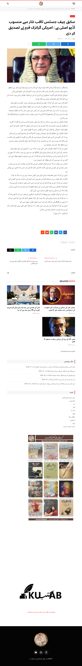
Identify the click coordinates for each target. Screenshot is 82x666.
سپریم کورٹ (64, 242)
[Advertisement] (41, 550)
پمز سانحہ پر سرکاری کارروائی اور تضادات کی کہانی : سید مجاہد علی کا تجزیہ (55, 367)
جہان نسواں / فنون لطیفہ (68, 398)
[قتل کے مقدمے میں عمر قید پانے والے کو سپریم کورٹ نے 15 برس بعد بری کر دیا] (23, 295)
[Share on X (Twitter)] (53, 44)
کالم (74, 407)
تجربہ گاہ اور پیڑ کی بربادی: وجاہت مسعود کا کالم (59, 340)
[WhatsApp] (73, 103)
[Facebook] (73, 92)
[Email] (73, 108)
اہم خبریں (72, 16)
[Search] (8, 3)
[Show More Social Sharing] (30, 44)
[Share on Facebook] (68, 44)
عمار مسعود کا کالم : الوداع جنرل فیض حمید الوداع (58, 261)
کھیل (73, 414)
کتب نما (73, 410)
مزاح (74, 423)
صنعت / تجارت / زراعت (69, 427)
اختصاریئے (72, 401)
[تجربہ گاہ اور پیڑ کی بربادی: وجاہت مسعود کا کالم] (58, 327)
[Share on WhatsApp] (39, 44)
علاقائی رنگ (72, 417)
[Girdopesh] (41, 3)
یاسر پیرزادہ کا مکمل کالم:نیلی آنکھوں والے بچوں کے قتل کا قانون (23, 262)
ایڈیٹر (74, 39)
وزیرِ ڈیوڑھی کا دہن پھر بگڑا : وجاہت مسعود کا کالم (62, 375)
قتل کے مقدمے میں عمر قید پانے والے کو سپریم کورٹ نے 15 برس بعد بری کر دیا (23, 309)
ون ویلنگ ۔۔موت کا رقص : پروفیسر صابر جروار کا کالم (61, 371)
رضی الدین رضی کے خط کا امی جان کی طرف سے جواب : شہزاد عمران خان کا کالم (54, 384)
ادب (74, 404)
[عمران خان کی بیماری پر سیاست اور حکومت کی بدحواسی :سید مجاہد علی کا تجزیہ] (58, 295)
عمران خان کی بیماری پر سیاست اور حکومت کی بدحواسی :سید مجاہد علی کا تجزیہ (59, 309)
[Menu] (73, 3)
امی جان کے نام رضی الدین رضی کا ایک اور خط (63, 379)
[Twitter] (73, 98)
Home (73, 9)
